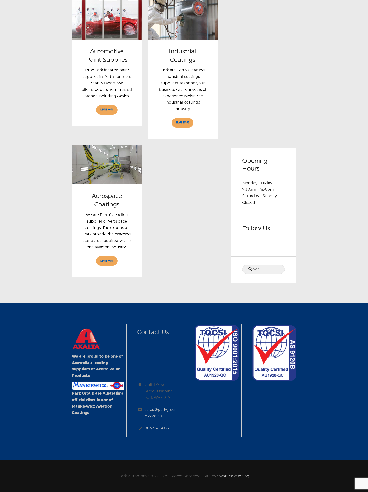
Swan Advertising (233, 476)
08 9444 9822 (157, 428)
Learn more (106, 109)
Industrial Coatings (182, 55)
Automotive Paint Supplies (107, 55)
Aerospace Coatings (107, 200)
